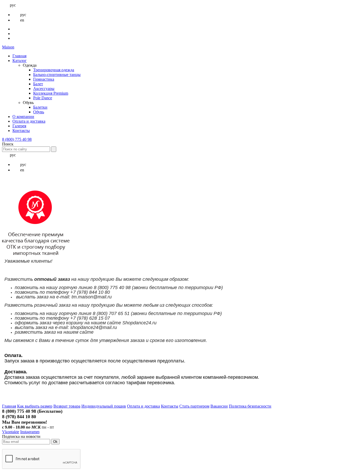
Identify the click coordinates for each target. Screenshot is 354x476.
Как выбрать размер (34, 406)
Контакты (21, 130)
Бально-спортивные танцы (57, 74)
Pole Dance (42, 98)
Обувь (38, 112)
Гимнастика (43, 79)
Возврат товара (66, 406)
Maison (8, 47)
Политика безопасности (250, 406)
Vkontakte (10, 432)
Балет (38, 84)
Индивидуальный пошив (103, 406)
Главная (19, 56)
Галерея (19, 126)
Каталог (19, 60)
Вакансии (219, 406)
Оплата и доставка (28, 121)
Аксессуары (43, 88)
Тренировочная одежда (53, 70)
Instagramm (29, 432)
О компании (23, 116)
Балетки (40, 107)
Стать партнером (194, 406)
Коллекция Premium (50, 93)
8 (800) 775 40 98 (17, 139)
